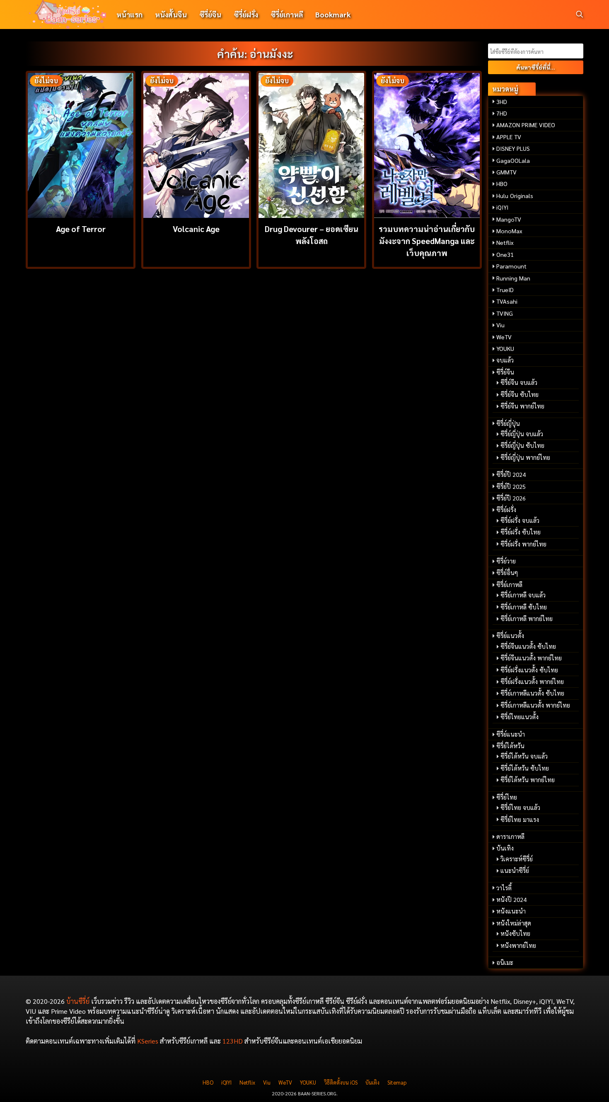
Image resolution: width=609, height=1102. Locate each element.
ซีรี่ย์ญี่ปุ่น (508, 423)
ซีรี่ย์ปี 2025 (511, 486)
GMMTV (506, 172)
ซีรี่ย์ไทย (506, 797)
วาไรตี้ (504, 888)
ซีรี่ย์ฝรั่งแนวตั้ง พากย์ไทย (532, 681)
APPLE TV (508, 136)
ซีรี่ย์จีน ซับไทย (519, 394)
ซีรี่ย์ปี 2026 (511, 498)
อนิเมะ (504, 962)
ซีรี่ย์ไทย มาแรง (519, 819)
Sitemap (396, 1082)
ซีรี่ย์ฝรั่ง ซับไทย (520, 532)
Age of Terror (81, 228)
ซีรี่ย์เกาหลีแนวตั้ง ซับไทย (532, 693)
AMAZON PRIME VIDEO (525, 124)
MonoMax (509, 230)
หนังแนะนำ (511, 911)
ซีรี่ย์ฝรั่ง (246, 14)
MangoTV (508, 219)
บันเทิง (505, 848)
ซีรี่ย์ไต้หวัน (510, 745)
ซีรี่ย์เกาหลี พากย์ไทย (526, 618)
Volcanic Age (196, 228)
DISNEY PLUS (513, 148)
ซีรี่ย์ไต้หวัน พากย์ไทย (527, 779)
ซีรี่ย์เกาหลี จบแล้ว (523, 595)
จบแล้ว (505, 360)
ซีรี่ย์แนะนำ (510, 734)
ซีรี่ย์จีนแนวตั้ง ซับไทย (528, 646)
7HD (501, 113)
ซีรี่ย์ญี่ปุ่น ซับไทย (522, 445)
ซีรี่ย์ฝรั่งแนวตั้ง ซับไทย (529, 670)
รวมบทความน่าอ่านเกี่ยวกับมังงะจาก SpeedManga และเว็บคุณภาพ (427, 240)
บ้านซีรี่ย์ (77, 1001)
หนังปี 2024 (511, 899)
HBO (502, 183)
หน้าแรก (129, 14)
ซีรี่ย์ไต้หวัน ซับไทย (524, 768)
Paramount (511, 266)
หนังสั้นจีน (171, 14)
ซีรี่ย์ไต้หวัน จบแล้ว (524, 756)
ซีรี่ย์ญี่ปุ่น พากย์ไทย (525, 457)
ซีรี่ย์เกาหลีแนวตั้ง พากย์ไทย (535, 705)
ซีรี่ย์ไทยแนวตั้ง (519, 716)
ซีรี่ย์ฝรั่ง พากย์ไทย (523, 544)
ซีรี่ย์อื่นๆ (507, 572)
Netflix (505, 242)
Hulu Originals (514, 195)
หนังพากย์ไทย (518, 945)
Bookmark (332, 14)
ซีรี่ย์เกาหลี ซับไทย (523, 607)
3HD (501, 101)
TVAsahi (506, 301)
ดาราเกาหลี (510, 836)
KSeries (147, 1041)
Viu (500, 325)
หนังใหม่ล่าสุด (513, 923)
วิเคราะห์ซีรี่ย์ (516, 859)
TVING (504, 313)
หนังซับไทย (515, 933)
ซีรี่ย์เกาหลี (287, 14)
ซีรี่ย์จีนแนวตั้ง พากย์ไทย (531, 658)
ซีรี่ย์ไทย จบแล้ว (520, 807)
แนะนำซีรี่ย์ (514, 870)
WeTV (504, 337)
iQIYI (502, 207)
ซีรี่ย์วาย (506, 561)
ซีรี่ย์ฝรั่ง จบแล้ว (519, 520)
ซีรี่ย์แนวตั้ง (510, 635)
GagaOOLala (513, 160)
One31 (505, 254)
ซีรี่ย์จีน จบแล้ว (518, 382)
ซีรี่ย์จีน (210, 14)
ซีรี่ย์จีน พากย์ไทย (522, 406)
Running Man (513, 278)
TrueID (505, 289)
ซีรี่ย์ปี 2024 (511, 474)
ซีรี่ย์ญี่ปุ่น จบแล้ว (521, 433)
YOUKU (505, 348)
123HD (232, 1041)
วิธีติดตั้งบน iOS (341, 1082)
